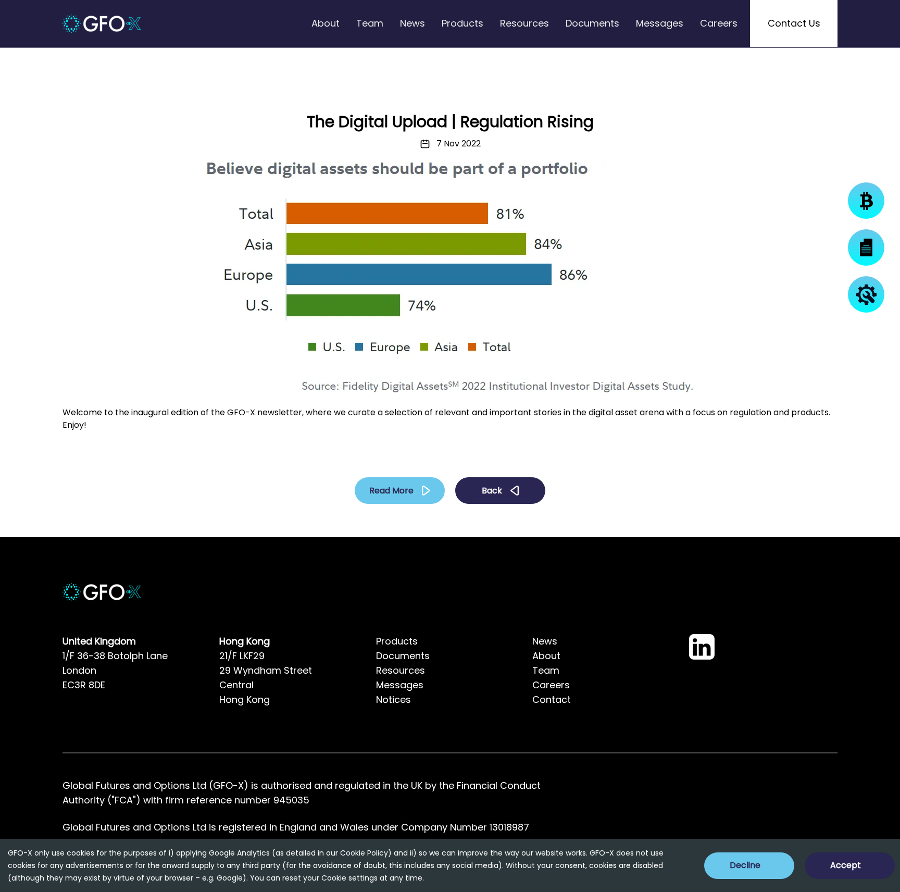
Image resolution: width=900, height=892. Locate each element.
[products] (866, 200)
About (546, 655)
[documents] (866, 247)
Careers (551, 684)
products (462, 23)
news (412, 23)
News (544, 641)
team (369, 23)
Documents (403, 655)
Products (397, 641)
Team (545, 670)
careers (719, 23)
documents (592, 23)
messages (659, 23)
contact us (794, 23)
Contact (551, 699)
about (325, 23)
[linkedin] (702, 647)
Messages (399, 684)
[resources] (866, 294)
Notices (393, 699)
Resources (400, 670)
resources (524, 23)
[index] (102, 24)
